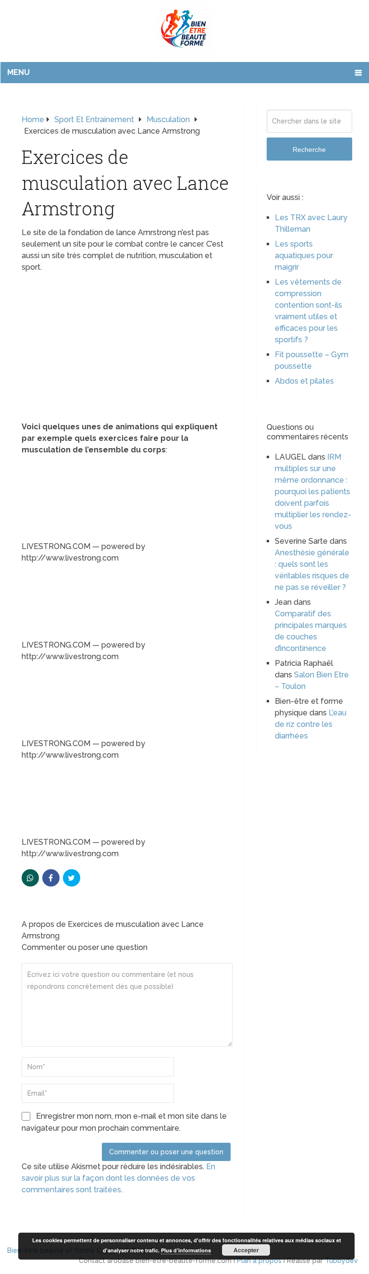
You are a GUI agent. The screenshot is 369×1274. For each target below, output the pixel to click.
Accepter (246, 1250)
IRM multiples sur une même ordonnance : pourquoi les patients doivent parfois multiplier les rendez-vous (313, 491)
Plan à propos (259, 1260)
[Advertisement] (126, 350)
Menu (18, 72)
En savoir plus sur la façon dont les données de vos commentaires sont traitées (118, 1178)
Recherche (309, 149)
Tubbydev (341, 1260)
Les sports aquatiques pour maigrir (304, 255)
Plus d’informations (186, 1250)
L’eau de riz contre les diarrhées (310, 724)
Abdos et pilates (304, 381)
